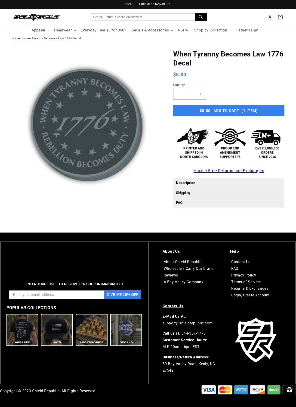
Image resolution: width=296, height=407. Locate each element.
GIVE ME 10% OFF (123, 295)
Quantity (179, 85)
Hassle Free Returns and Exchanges (229, 170)
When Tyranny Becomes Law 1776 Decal (52, 38)
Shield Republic (45, 391)
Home (16, 38)
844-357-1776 (194, 333)
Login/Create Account (250, 295)
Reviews (171, 275)
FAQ (234, 268)
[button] (280, 17)
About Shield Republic (183, 262)
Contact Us (240, 262)
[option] (86, 124)
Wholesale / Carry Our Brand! (189, 268)
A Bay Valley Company (184, 282)
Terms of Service (246, 282)
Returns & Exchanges (249, 288)
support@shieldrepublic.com (188, 323)
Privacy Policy (243, 275)
